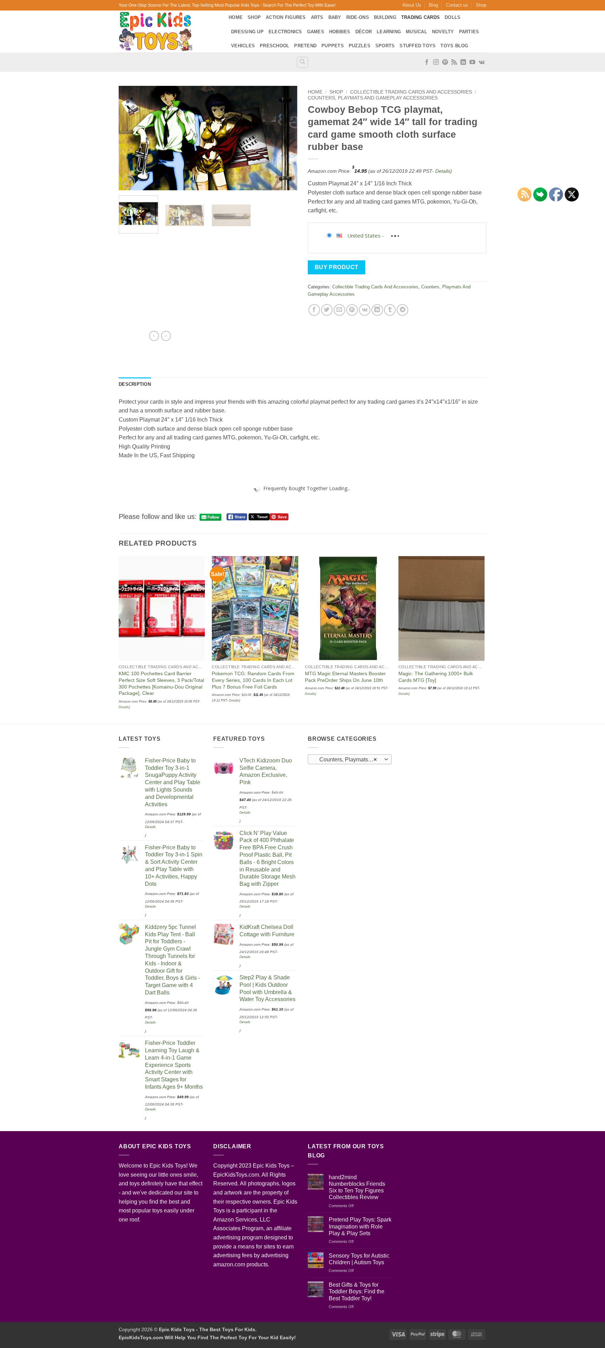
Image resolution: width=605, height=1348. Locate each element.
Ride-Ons (357, 17)
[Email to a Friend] (339, 310)
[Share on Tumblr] (390, 310)
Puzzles (359, 45)
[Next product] (154, 336)
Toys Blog (454, 45)
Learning (389, 31)
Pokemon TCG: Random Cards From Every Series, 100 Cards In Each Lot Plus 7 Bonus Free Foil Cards (253, 680)
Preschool (274, 45)
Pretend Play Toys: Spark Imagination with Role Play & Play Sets (360, 1226)
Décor (363, 31)
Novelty (443, 31)
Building (385, 17)
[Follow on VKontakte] (482, 62)
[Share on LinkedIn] (377, 310)
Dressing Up (247, 31)
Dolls (452, 17)
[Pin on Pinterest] (352, 310)
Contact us (457, 5)
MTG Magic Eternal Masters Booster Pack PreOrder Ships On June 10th (345, 677)
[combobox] (350, 759)
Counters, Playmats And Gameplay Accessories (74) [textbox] (349, 759)
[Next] (285, 138)
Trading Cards (420, 17)
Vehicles (243, 45)
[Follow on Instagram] (436, 62)
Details (442, 171)
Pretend (305, 45)
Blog (433, 5)
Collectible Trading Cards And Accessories (411, 92)
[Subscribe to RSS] (454, 62)
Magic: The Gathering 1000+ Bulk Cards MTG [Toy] (435, 677)
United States (364, 235)
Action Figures (286, 17)
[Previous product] (166, 336)
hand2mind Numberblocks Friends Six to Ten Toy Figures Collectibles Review (357, 1187)
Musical (416, 31)
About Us (411, 5)
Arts (317, 17)
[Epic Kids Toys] (168, 32)
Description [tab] (135, 384)
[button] (128, 182)
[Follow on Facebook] (427, 62)
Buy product (337, 267)
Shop (481, 5)
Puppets (332, 45)
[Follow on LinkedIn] (463, 62)
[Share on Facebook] (314, 310)
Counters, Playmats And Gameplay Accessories (373, 98)
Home (236, 17)
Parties (469, 31)
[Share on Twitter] (327, 310)
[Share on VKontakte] (364, 310)
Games (315, 31)
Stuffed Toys (417, 45)
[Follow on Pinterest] (445, 62)
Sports (385, 45)
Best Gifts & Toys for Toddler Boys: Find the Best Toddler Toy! (356, 1291)
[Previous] (131, 138)
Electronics (285, 31)
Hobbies (339, 31)
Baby (334, 17)
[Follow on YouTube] (472, 62)
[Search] (302, 62)
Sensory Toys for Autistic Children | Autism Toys (359, 1259)
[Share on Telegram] (402, 310)
